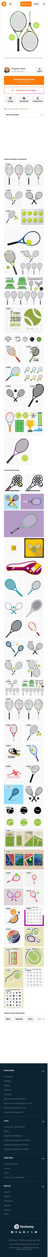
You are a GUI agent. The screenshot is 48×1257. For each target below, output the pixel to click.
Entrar (36, 4)
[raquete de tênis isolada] (23, 174)
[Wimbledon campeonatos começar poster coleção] (23, 1167)
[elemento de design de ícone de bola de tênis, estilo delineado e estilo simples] (19, 396)
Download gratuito (24, 80)
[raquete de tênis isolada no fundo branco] (16, 309)
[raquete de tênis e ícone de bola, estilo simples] (13, 690)
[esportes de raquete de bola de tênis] (33, 430)
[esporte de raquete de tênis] (13, 1060)
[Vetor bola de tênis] (15, 237)
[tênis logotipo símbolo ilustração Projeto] (13, 998)
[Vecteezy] (3, 3)
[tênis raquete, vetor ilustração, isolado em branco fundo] (13, 957)
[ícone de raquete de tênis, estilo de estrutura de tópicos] (13, 604)
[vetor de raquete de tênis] (13, 1203)
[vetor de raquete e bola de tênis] (13, 1186)
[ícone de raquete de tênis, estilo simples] (13, 670)
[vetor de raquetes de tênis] (15, 472)
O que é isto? (23, 109)
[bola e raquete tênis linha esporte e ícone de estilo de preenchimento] (13, 431)
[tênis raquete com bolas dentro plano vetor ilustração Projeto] (32, 603)
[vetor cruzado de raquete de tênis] (13, 1221)
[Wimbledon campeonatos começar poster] (23, 1145)
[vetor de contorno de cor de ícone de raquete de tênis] (13, 584)
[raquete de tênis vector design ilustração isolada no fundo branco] (13, 198)
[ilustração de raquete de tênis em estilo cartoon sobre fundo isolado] (13, 1081)
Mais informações (12, 115)
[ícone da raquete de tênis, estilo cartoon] (13, 730)
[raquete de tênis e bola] (23, 258)
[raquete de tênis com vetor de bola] (13, 1239)
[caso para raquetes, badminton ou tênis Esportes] (23, 710)
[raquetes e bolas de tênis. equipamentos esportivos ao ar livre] (14, 451)
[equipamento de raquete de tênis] (13, 411)
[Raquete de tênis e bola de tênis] (11, 283)
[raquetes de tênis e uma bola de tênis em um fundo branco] (14, 853)
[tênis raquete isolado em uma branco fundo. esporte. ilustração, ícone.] (13, 833)
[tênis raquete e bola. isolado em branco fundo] (13, 1019)
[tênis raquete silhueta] (13, 1101)
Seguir (39, 71)
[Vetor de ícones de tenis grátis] (23, 523)
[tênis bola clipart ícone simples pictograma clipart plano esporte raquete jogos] (23, 1123)
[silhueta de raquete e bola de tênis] (12, 496)
